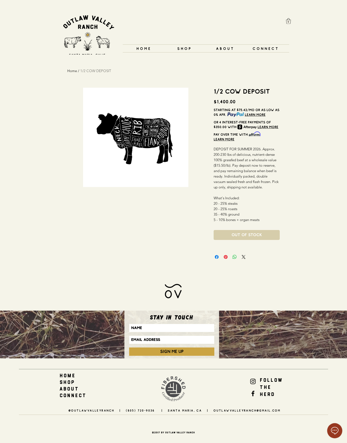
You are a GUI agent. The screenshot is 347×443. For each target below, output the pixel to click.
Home (72, 71)
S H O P (67, 382)
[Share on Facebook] (217, 257)
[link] (288, 21)
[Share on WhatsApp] (234, 257)
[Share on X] (243, 257)
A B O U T (69, 389)
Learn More (255, 115)
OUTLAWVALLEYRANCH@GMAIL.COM (246, 410)
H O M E (67, 375)
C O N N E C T (72, 395)
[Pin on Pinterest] (226, 257)
